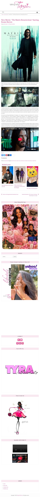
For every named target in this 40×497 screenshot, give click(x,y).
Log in (4, 483)
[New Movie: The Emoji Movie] (32, 176)
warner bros (34, 160)
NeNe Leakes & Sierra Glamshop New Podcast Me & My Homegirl (19, 186)
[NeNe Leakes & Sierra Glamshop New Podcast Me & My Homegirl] (20, 174)
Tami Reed (13, 24)
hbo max (14, 160)
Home (2, 14)
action (12, 160)
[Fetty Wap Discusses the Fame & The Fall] (7, 174)
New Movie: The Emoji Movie (32, 188)
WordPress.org (5, 488)
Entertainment (6, 14)
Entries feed (5, 485)
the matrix (22, 160)
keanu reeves (18, 160)
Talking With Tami (20, 495)
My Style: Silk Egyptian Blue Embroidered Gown (10, 194)
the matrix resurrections (28, 160)
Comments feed (5, 487)
